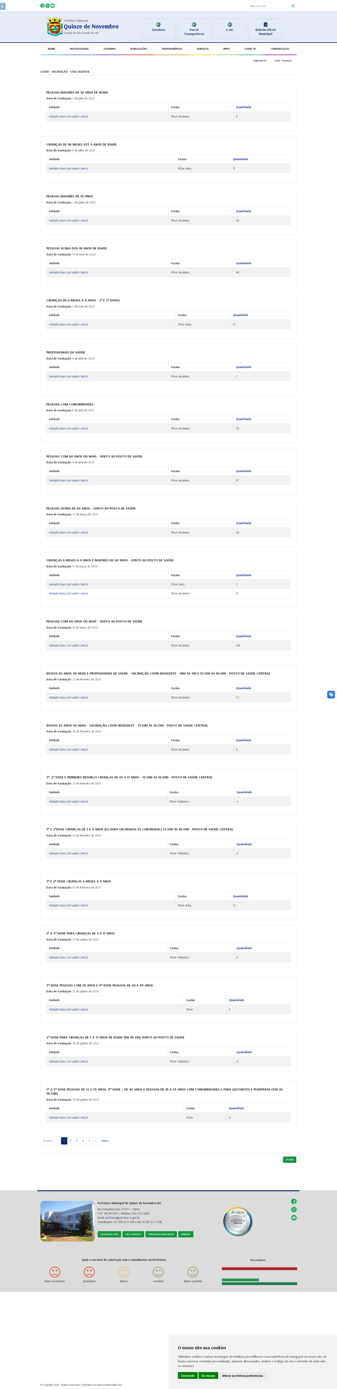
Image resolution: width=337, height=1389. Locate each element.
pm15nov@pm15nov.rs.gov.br (122, 1217)
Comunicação (279, 48)
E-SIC (229, 30)
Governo (110, 48)
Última (105, 1141)
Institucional (79, 48)
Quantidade (243, 107)
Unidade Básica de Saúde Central (68, 116)
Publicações (138, 48)
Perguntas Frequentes (161, 1234)
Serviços (203, 48)
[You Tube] (53, 5)
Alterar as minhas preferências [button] (242, 1375)
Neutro (124, 1281)
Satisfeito (158, 1281)
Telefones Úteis (109, 1234)
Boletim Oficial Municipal (265, 32)
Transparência (172, 48)
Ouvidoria (158, 30)
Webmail (186, 1234)
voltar (290, 1159)
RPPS (226, 48)
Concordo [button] (188, 1375)
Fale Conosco (133, 1234)
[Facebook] (42, 5)
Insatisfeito (89, 1281)
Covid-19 (250, 48)
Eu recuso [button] (208, 1375)
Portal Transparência (194, 32)
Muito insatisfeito (54, 1281)
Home (51, 48)
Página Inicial (259, 60)
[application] (258, 1274)
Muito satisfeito (193, 1281)
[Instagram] (48, 5)
